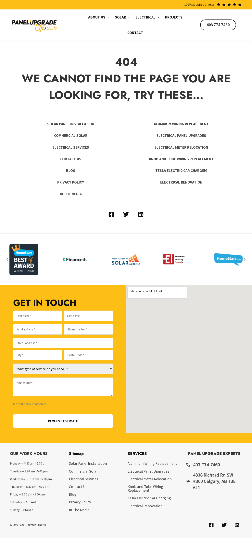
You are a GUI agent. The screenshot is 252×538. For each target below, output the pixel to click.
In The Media (71, 193)
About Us (96, 17)
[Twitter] (126, 214)
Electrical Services (71, 147)
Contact (135, 32)
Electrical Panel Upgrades (181, 135)
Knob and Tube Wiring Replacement (181, 159)
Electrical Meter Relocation (181, 147)
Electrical (146, 17)
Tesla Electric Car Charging (181, 170)
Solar (120, 17)
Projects (174, 17)
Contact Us (70, 159)
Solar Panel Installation (70, 124)
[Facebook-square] (111, 214)
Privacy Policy (70, 182)
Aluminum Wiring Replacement (181, 124)
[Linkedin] (141, 214)
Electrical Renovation (181, 182)
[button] (98, 17)
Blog (70, 170)
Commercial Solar (70, 135)
